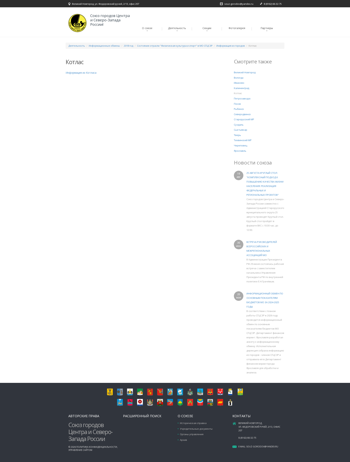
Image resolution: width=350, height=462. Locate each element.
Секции (207, 28)
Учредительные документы (196, 428)
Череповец (240, 145)
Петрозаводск (242, 98)
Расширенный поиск (142, 416)
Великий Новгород (245, 72)
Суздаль (239, 124)
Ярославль (240, 150)
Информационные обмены (104, 45)
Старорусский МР (244, 119)
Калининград (241, 88)
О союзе (147, 28)
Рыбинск (239, 109)
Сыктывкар (240, 129)
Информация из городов (230, 45)
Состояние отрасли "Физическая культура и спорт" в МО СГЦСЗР (175, 45)
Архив (183, 440)
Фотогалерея (237, 28)
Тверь (237, 135)
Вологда (238, 77)
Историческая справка (193, 423)
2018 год (128, 45)
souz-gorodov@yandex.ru (238, 3)
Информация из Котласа (81, 72)
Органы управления (191, 434)
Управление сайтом (80, 450)
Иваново (239, 82)
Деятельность (177, 28)
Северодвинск (242, 114)
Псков (237, 103)
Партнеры (266, 28)
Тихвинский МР (243, 140)
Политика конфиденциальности (96, 446)
